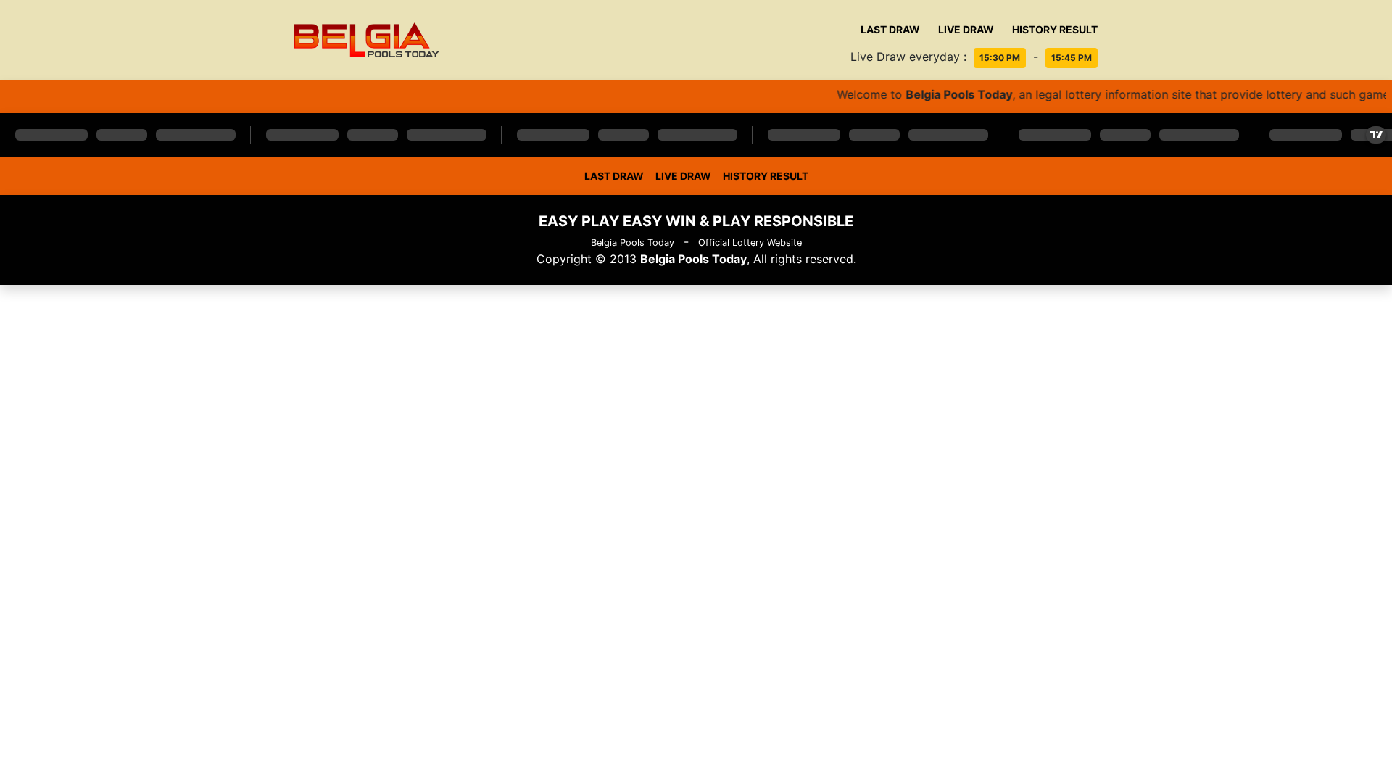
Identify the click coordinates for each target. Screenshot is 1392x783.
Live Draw (966, 29)
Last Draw (890, 29)
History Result (1055, 29)
